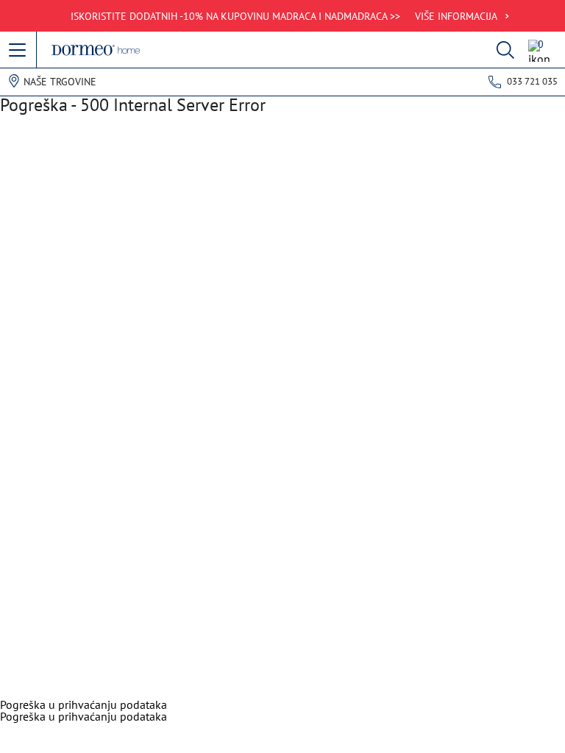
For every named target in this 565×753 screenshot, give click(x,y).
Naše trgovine (60, 81)
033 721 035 (532, 81)
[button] (18, 51)
